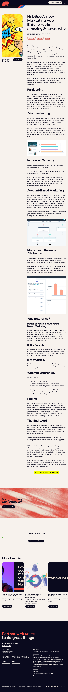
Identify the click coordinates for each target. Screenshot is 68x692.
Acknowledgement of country (34, 686)
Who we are (36, 649)
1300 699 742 (6, 646)
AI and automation (37, 666)
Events (34, 675)
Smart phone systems (57, 664)
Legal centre (22, 686)
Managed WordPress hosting (55, 659)
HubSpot (47, 38)
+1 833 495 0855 (6, 663)
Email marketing (37, 664)
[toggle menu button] (64, 3)
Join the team (56, 651)
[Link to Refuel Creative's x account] (61, 686)
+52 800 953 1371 (16, 663)
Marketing (39, 38)
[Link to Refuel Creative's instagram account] (49, 686)
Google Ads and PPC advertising (41, 661)
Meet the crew (48, 651)
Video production (58, 662)
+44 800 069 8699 (16, 657)
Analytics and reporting (53, 657)
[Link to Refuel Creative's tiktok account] (58, 686)
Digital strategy (36, 655)
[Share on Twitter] (5, 61)
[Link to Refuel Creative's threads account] (55, 686)
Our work (35, 669)
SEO (63, 659)
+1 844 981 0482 (6, 657)
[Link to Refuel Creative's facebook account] (46, 686)
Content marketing (49, 662)
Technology (31, 38)
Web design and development (40, 659)
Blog (34, 673)
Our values (42, 651)
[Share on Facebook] (2, 61)
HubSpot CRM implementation (40, 657)
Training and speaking (46, 664)
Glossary (51, 673)
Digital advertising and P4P (55, 661)
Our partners (36, 651)
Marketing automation (46, 655)
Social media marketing (38, 662)
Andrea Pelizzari (31, 33)
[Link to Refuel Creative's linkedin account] (52, 686)
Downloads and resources (42, 673)
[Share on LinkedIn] (8, 61)
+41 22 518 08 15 (25, 657)
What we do (36, 654)
